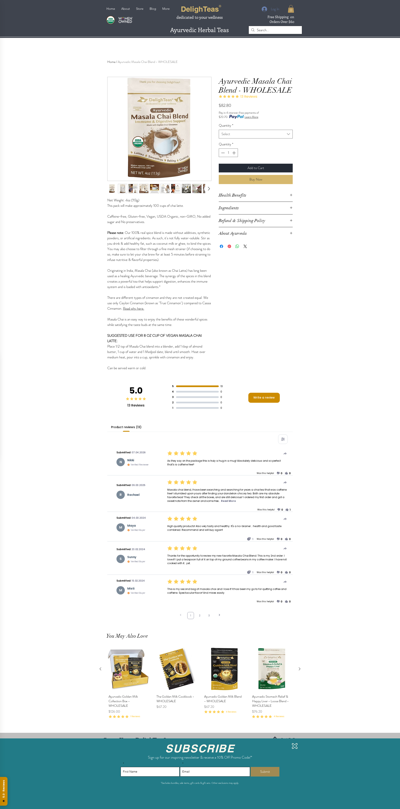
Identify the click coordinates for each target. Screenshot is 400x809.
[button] (295, 746)
